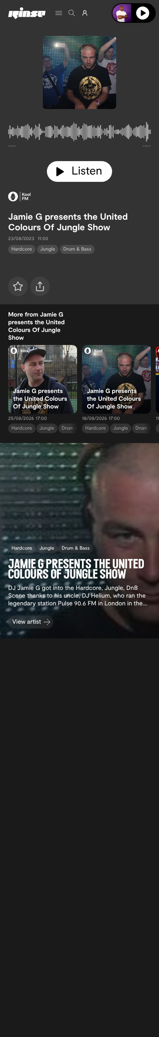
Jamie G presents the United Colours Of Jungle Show (68, 221)
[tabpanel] (79, 133)
